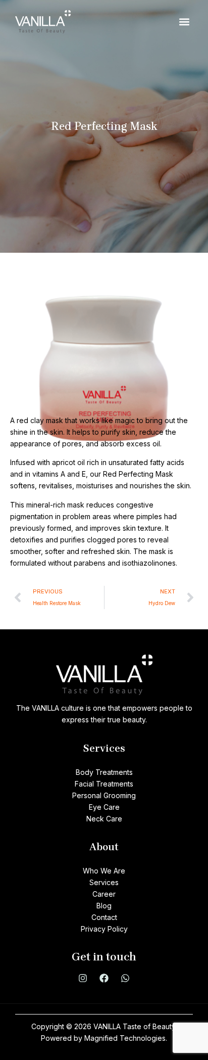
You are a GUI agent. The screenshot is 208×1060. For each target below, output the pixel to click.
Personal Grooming (104, 795)
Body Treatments (104, 772)
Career (104, 894)
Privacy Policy (104, 929)
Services (104, 882)
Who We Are (104, 870)
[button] (184, 22)
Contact (104, 917)
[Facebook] (104, 978)
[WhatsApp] (125, 978)
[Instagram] (82, 978)
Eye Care (104, 807)
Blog (104, 905)
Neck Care (104, 818)
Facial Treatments (104, 783)
